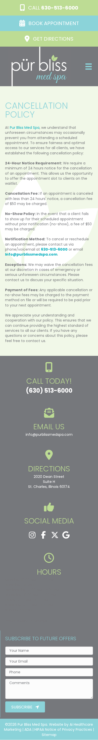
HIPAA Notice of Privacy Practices (63, 729)
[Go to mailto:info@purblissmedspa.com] (49, 424)
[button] (49, 7)
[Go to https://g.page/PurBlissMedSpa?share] (49, 471)
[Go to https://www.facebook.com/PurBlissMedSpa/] (43, 535)
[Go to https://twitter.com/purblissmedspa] (55, 535)
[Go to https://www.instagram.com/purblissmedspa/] (32, 535)
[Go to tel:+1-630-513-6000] (49, 380)
